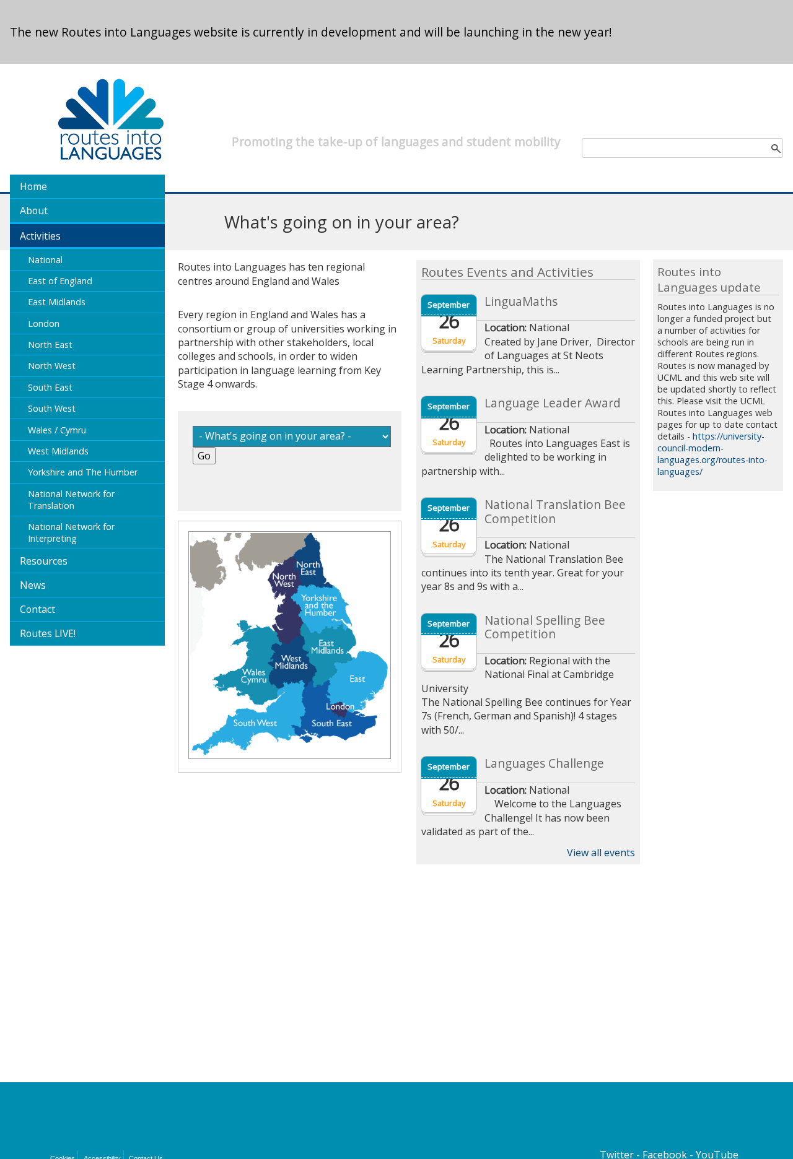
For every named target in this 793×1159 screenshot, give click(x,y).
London (43, 323)
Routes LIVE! (48, 633)
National (45, 260)
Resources (44, 561)
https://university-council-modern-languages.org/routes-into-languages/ (712, 453)
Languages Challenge (544, 763)
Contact (37, 609)
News (33, 585)
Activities (40, 236)
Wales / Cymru (57, 430)
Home (33, 186)
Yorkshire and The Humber (83, 472)
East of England (60, 281)
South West (52, 408)
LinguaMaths (521, 301)
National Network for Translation (71, 499)
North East (50, 344)
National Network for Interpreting (71, 532)
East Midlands (56, 302)
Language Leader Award (552, 403)
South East (50, 387)
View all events (601, 852)
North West (52, 365)
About (34, 210)
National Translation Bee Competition (555, 512)
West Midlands (58, 451)
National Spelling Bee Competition (544, 627)
